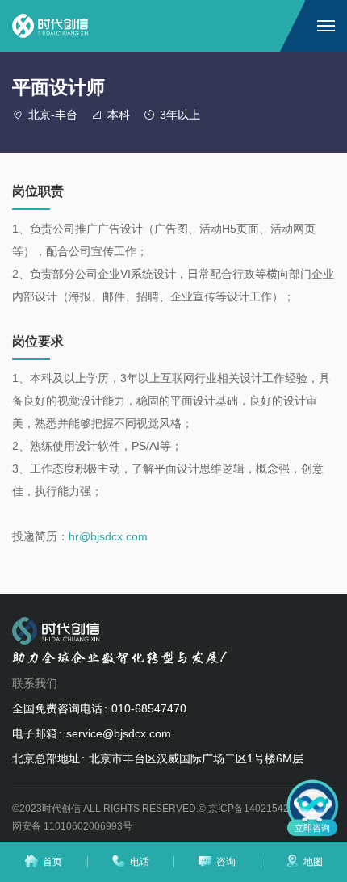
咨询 (226, 861)
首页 (52, 861)
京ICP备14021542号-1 (257, 808)
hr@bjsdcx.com (108, 536)
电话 (139, 861)
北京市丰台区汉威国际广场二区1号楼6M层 (196, 758)
